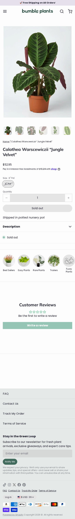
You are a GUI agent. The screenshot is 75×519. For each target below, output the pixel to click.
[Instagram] (9, 485)
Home (6, 141)
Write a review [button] (37, 325)
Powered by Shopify (13, 514)
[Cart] (68, 11)
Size (8, 178)
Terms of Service (14, 424)
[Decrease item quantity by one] (6, 198)
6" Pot (8, 183)
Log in (8, 497)
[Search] (60, 11)
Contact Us (10, 404)
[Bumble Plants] (37, 11)
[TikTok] (4, 485)
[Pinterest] (24, 485)
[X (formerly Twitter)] (14, 485)
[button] (37, 208)
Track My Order (13, 414)
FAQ (6, 394)
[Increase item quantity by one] (68, 198)
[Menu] (6, 11)
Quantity (7, 191)
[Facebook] (19, 485)
